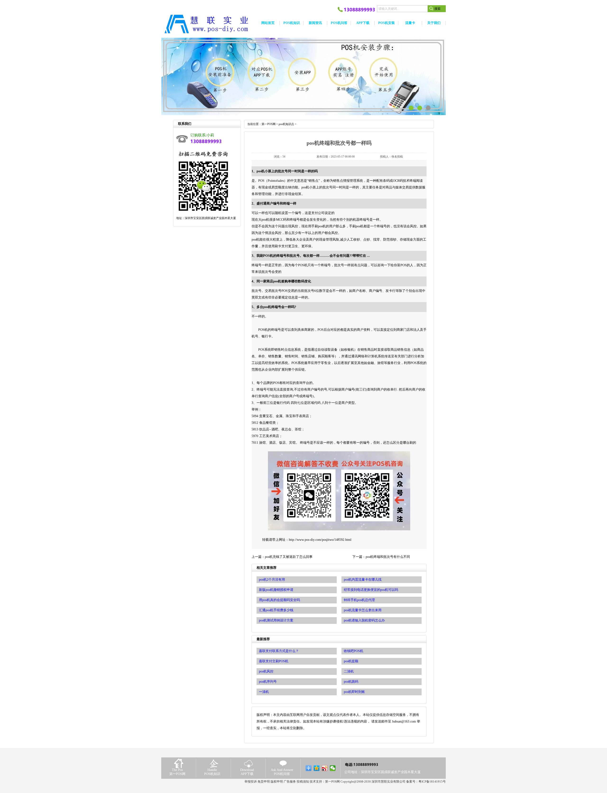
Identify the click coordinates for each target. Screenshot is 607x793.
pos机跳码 (351, 681)
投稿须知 (303, 781)
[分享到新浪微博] (325, 768)
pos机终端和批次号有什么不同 (388, 557)
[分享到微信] (333, 768)
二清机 (349, 671)
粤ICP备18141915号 (432, 781)
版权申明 (277, 781)
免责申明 (264, 781)
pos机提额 (351, 661)
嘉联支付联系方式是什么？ (279, 651)
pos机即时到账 (354, 692)
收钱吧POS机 (353, 651)
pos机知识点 (286, 124)
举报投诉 (250, 781)
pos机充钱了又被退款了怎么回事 (289, 557)
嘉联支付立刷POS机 (273, 661)
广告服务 (290, 781)
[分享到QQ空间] (317, 768)
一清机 (264, 692)
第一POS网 (269, 124)
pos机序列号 (268, 681)
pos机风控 (266, 671)
